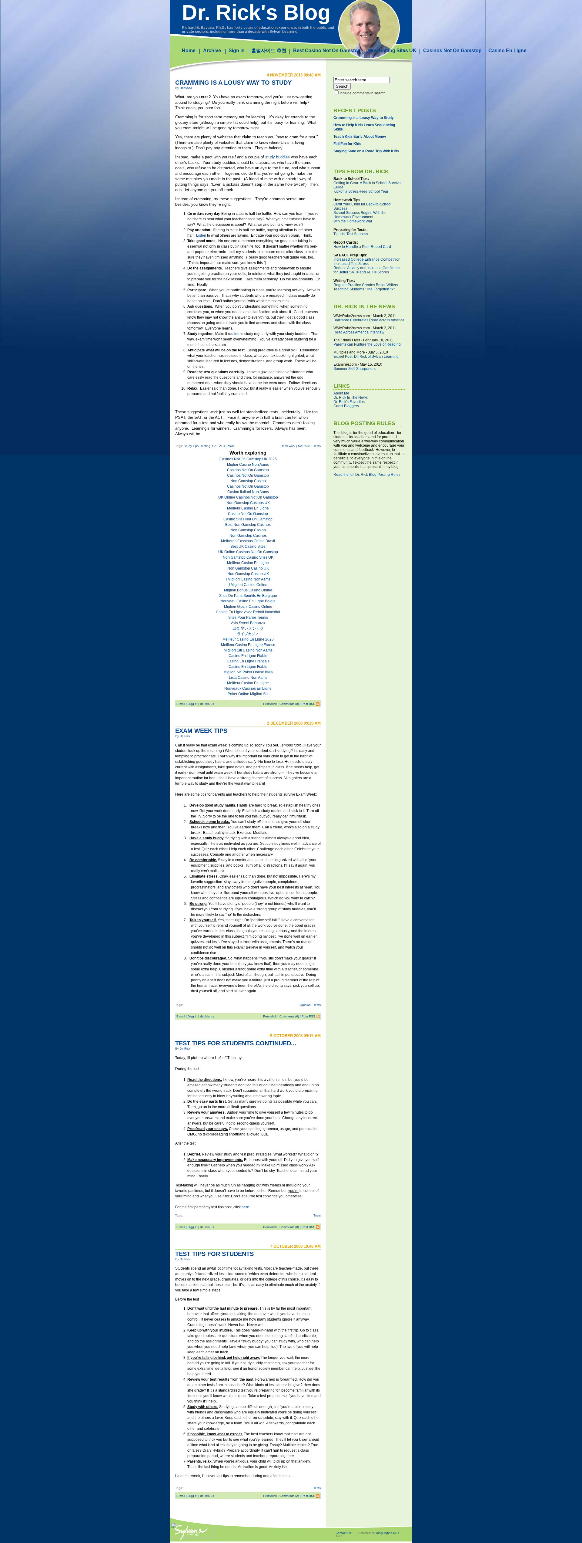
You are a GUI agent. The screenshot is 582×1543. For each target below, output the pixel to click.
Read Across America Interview (358, 332)
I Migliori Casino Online (248, 585)
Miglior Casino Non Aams (248, 464)
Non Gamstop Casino (248, 481)
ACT (222, 446)
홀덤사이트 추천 (268, 50)
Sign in (237, 50)
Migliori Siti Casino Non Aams (248, 650)
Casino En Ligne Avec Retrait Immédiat (248, 612)
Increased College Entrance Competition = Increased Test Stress (368, 261)
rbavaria (186, 88)
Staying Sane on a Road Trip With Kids (366, 151)
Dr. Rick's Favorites (349, 402)
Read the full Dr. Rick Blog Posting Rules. (367, 474)
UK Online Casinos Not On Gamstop (248, 497)
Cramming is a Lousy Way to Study (233, 82)
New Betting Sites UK (391, 50)
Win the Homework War (352, 221)
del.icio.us (207, 704)
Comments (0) (289, 704)
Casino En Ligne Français (248, 661)
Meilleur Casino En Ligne (248, 508)
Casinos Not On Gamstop (452, 50)
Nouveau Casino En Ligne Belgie (248, 601)
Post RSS (308, 704)
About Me (341, 393)
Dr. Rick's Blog (256, 12)
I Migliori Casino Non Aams (248, 579)
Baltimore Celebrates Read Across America (368, 320)
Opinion (305, 1005)
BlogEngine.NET (387, 1533)
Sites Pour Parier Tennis (248, 617)
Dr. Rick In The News (350, 397)
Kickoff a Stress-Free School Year (360, 191)
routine (233, 334)
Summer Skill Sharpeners (354, 369)
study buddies (277, 157)
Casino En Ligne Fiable (248, 656)
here (245, 1207)
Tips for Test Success (350, 234)
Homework (288, 446)
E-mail (180, 704)
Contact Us (343, 1533)
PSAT (231, 446)
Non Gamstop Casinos (248, 535)
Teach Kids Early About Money (359, 136)
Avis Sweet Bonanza (248, 623)
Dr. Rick (185, 736)
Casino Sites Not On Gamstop (248, 519)
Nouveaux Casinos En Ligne (248, 688)
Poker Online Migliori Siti (248, 694)
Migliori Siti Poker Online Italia (248, 672)
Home (189, 50)
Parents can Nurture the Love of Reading (367, 344)
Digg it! (192, 704)
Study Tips (191, 446)
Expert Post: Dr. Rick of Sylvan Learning (366, 356)
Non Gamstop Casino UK (248, 568)
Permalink (270, 704)
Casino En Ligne (507, 50)
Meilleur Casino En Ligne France (248, 645)
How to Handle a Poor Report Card (362, 247)
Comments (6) (289, 1016)
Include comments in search (363, 93)
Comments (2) (289, 1495)
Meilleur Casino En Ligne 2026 (248, 639)
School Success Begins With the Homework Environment (359, 215)
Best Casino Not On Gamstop (327, 50)
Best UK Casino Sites (248, 546)
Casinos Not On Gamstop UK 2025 (248, 459)
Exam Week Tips (201, 730)
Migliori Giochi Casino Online (248, 606)
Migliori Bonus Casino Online (248, 590)
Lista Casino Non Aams (248, 677)
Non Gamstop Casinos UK (248, 503)
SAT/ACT (304, 446)
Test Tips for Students (214, 1253)
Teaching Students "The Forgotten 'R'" (364, 289)
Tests (317, 446)
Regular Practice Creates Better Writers (365, 285)
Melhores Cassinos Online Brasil (248, 541)
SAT (215, 446)
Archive (212, 50)
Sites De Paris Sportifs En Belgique (248, 596)
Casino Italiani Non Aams (248, 492)
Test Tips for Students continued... (235, 1043)
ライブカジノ (248, 634)
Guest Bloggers (346, 406)
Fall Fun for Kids (347, 144)
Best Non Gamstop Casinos (248, 525)
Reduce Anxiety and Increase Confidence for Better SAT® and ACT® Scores (367, 270)
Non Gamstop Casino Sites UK (248, 557)
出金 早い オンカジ (247, 628)
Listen (201, 235)
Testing (205, 446)
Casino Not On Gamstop (248, 514)
